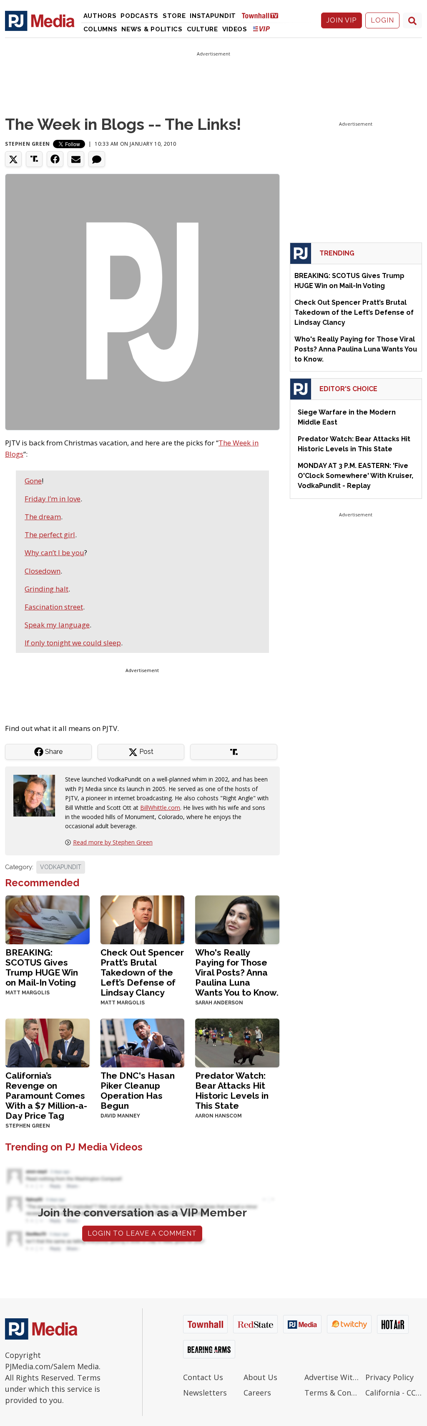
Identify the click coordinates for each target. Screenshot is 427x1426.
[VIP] (261, 28)
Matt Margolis (27, 993)
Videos (234, 29)
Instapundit (213, 16)
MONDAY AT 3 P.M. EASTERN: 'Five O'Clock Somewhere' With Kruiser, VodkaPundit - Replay (355, 476)
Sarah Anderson (219, 1003)
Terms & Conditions (332, 1393)
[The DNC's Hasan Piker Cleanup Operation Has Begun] (142, 1042)
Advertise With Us (332, 1377)
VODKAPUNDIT (60, 867)
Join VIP (342, 20)
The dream (43, 516)
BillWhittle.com (160, 808)
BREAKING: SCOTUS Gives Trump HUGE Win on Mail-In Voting (41, 967)
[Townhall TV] (263, 15)
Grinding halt (46, 589)
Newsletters (205, 1393)
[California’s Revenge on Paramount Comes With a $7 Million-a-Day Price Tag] (47, 1042)
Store (174, 16)
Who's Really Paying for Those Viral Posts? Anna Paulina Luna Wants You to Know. (237, 972)
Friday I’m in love (52, 498)
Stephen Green (27, 143)
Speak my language (57, 625)
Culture (202, 29)
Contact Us (203, 1377)
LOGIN (382, 20)
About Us (260, 1377)
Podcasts (139, 16)
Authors (100, 16)
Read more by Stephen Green (113, 842)
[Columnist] (37, 795)
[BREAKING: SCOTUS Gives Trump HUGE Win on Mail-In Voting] (47, 919)
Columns (100, 29)
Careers (257, 1393)
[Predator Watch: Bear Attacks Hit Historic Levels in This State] (237, 1042)
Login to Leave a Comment (142, 1233)
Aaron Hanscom (218, 1116)
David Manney (120, 1116)
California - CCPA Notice (393, 1393)
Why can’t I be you (54, 552)
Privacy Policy (389, 1377)
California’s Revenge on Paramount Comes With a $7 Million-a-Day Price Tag (46, 1095)
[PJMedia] (40, 20)
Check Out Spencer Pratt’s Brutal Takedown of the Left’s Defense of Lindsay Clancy (142, 972)
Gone (33, 480)
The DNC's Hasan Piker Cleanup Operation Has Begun (137, 1090)
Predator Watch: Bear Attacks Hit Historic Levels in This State (232, 1090)
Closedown (42, 571)
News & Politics (152, 29)
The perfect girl (50, 534)
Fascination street (54, 607)
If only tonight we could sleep (73, 642)
